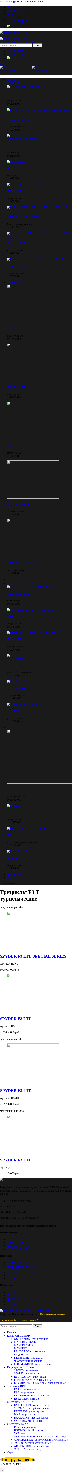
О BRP (11, 1278)
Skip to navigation (10, 1)
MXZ (10, 616)
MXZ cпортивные (24, 1414)
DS (9, 168)
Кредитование (15, 1242)
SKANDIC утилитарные (28, 1420)
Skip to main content (32, 1)
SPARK (11, 328)
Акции (11, 1239)
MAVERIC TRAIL (18, 119)
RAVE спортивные (25, 1427)
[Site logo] (21, 35)
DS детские (21, 1354)
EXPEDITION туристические (31, 1404)
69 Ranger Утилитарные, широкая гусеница (40, 1436)
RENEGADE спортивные (29, 1351)
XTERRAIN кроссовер (27, 1449)
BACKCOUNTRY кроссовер (31, 1417)
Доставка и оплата (18, 1245)
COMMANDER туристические (32, 1364)
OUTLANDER (16, 243)
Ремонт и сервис (17, 1248)
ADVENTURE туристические (32, 1445)
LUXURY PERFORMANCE (24, 563)
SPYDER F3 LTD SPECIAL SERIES (33, 956)
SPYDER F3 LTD (16, 1018)
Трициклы (13, 1275)
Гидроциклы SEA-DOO (21, 1262)
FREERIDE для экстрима (29, 1411)
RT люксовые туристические (31, 1395)
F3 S (9, 812)
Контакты (13, 1301)
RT (9, 835)
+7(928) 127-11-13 (17, 22)
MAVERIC (14, 145)
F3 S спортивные (24, 1392)
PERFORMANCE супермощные (33, 1379)
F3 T (10, 789)
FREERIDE (14, 639)
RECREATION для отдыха (30, 1376)
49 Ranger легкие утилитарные (32, 1442)
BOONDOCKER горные (29, 1430)
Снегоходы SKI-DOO (20, 1272)
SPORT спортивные (26, 1370)
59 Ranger (20, 1433)
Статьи (11, 1291)
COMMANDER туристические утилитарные (41, 1439)
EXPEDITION (16, 688)
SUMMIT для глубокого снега (32, 1408)
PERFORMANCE (18, 504)
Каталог (12, 1304)
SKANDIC (13, 711)
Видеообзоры (15, 1298)
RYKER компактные (26, 1398)
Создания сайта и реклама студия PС (20, 1320)
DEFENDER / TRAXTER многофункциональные (29, 1359)
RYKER (12, 858)
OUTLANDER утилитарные (31, 1338)
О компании (14, 1295)
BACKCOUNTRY (18, 593)
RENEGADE (15, 191)
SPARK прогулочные (26, 1373)
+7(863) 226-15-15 (17, 19)
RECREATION (16, 387)
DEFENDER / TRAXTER (23, 217)
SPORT (11, 445)
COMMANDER (17, 266)
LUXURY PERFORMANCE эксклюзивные (40, 1382)
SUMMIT (13, 665)
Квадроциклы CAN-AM (21, 1265)
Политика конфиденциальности (53, 1314)
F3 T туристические (26, 1389)
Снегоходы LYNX (18, 1268)
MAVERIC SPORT (19, 93)
